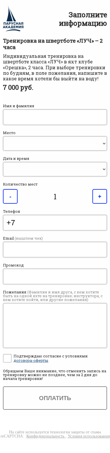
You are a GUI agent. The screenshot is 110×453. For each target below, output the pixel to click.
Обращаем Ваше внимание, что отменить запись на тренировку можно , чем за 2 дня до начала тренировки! (54, 375)
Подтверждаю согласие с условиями (50, 358)
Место (9, 133)
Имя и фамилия (18, 106)
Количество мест (20, 184)
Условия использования (89, 436)
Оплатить (55, 398)
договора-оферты (30, 360)
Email (23, 238)
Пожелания (53, 296)
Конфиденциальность (45, 436)
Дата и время (16, 158)
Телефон (11, 211)
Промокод (13, 265)
